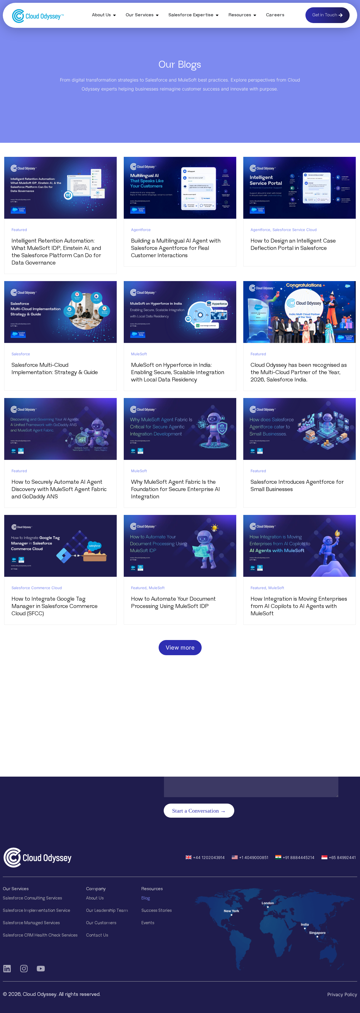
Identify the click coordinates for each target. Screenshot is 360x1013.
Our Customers (101, 923)
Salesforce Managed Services (31, 923)
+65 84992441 (342, 857)
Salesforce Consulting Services (32, 898)
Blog (145, 898)
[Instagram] (24, 968)
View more (180, 647)
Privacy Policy (342, 994)
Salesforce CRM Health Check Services (40, 935)
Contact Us (97, 935)
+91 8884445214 (298, 857)
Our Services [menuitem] (140, 15)
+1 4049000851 (253, 857)
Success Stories (156, 910)
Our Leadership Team (107, 910)
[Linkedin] (7, 968)
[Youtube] (41, 968)
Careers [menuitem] (275, 15)
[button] (114, 15)
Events (147, 923)
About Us (95, 898)
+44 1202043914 (209, 857)
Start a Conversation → (199, 811)
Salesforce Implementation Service (36, 910)
